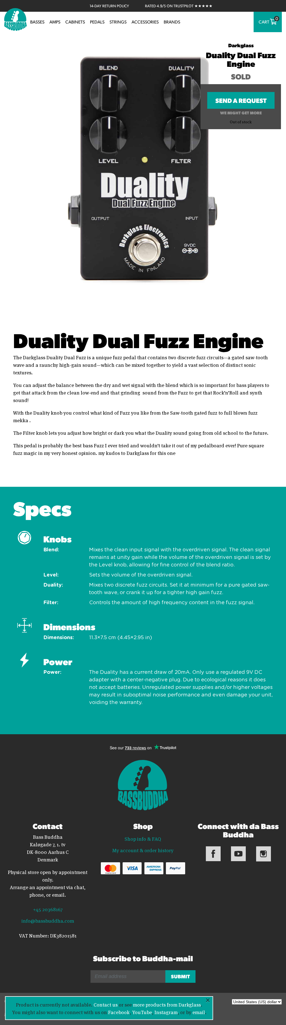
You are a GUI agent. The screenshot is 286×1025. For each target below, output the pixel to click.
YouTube (142, 1011)
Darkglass (241, 45)
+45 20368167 (48, 909)
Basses (37, 22)
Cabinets (75, 22)
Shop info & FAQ (143, 838)
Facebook (119, 1011)
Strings (118, 22)
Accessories (145, 22)
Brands (172, 22)
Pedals (97, 22)
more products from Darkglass (167, 1004)
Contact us (106, 1004)
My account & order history (142, 850)
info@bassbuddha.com (48, 920)
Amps (54, 22)
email (198, 1011)
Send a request (240, 102)
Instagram (166, 1011)
